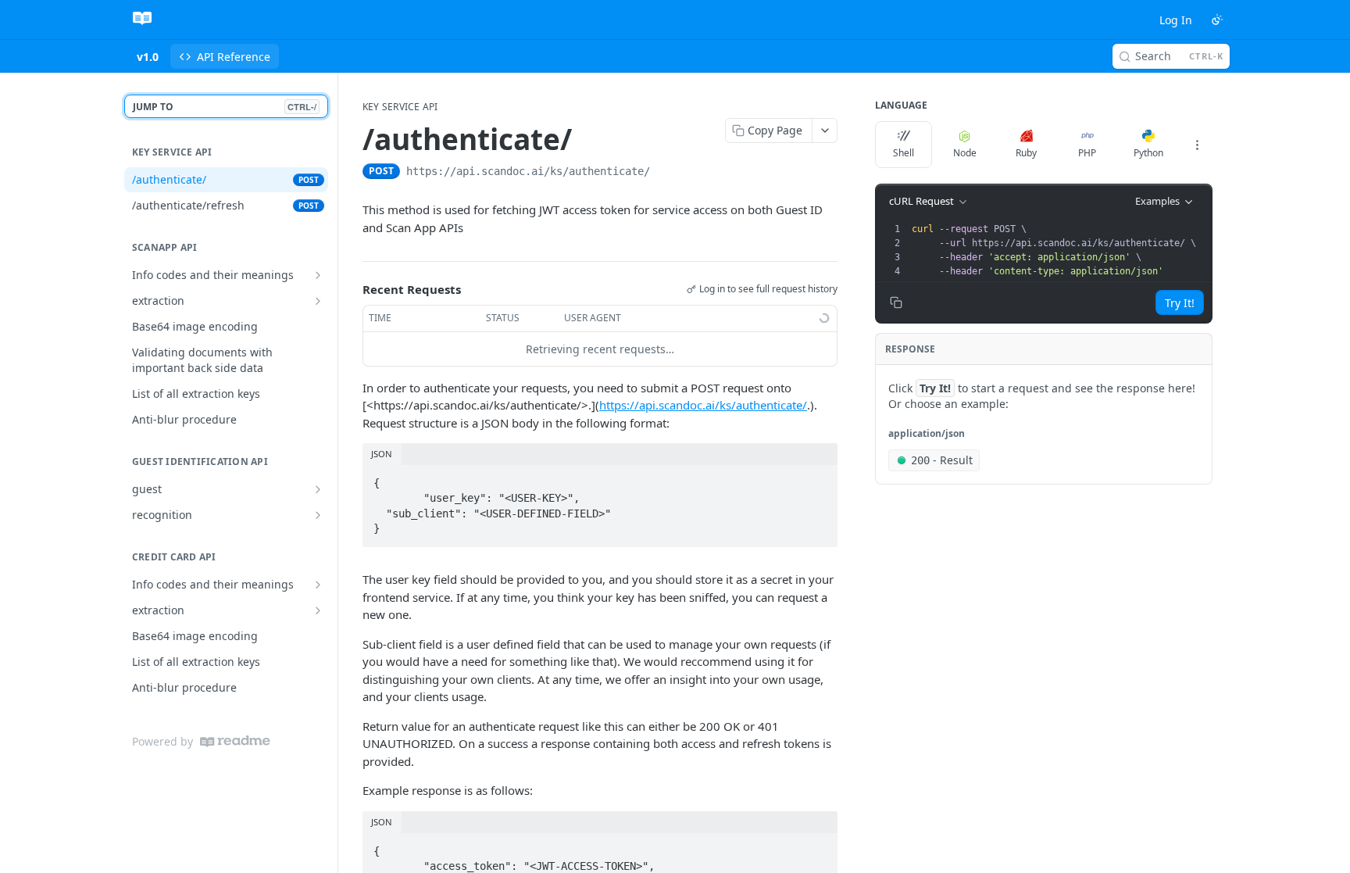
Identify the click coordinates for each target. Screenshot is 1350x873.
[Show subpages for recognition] (318, 515)
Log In (1175, 20)
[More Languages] (1196, 144)
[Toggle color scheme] (1217, 19)
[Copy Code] (818, 478)
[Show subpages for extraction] (318, 301)
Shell (903, 152)
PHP (1087, 152)
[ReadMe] (235, 741)
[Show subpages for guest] (318, 489)
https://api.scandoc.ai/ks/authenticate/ (703, 405)
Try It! (1180, 302)
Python (1148, 152)
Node (965, 152)
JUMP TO (224, 106)
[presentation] (1060, 250)
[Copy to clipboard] (665, 172)
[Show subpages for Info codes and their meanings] (318, 275)
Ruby (1026, 152)
